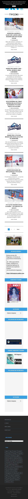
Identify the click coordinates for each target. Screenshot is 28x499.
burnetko (15, 453)
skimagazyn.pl (9, 473)
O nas (7, 423)
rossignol (16, 468)
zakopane (17, 479)
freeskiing (13, 455)
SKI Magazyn (15, 40)
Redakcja (8, 419)
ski (11, 470)
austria (19, 451)
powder (7, 466)
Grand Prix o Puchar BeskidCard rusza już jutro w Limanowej (14, 137)
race (6, 468)
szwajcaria (16, 475)
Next (18, 229)
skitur (20, 473)
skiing (15, 470)
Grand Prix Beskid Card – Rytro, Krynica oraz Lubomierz (14, 70)
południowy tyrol (18, 466)
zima (12, 481)
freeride (7, 455)
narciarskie (19, 460)
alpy (11, 451)
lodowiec (7, 460)
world (7, 479)
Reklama (8, 426)
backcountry (8, 453)
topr (10, 477)
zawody (7, 481)
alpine (7, 451)
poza (12, 466)
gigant (18, 455)
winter (18, 477)
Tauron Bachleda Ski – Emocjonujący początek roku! (14, 171)
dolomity (20, 453)
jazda (10, 458)
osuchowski (19, 462)
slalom (7, 475)
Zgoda (14, 6)
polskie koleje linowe (13, 464)
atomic (14, 451)
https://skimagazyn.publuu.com (15, 273)
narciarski (13, 460)
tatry (7, 477)
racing (10, 468)
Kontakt (8, 430)
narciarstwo (8, 462)
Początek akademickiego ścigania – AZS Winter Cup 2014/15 (14, 206)
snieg (11, 475)
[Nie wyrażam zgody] (26, 4)
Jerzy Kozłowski (15, 73)
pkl (6, 464)
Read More (14, 49)
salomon (7, 470)
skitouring (15, 473)
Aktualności (11, 31)
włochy (11, 479)
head (7, 458)
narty (13, 462)
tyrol (14, 477)
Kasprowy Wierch (17, 458)
